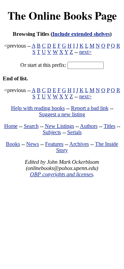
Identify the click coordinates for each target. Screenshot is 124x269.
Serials (74, 132)
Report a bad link (89, 108)
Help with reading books (38, 108)
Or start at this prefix (42, 65)
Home (11, 126)
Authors (88, 126)
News (32, 144)
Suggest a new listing (62, 114)
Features (54, 144)
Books (13, 144)
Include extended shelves (81, 34)
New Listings (59, 126)
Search (31, 126)
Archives (79, 144)
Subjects (52, 132)
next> (85, 52)
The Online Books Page (62, 15)
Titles (109, 126)
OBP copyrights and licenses (61, 174)
